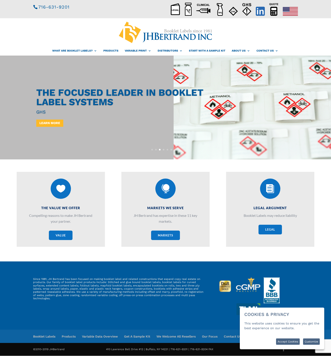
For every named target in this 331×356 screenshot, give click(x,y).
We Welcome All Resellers (176, 336)
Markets (165, 235)
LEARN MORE (49, 123)
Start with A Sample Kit (207, 50)
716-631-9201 (54, 7)
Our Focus (210, 336)
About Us (239, 50)
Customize (311, 341)
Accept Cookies (288, 341)
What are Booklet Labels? (72, 50)
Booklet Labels (44, 336)
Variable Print (136, 50)
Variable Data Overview (100, 336)
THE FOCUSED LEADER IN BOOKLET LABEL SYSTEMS (119, 97)
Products (110, 50)
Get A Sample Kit (137, 336)
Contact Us (265, 50)
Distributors (168, 50)
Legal (270, 229)
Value (61, 235)
